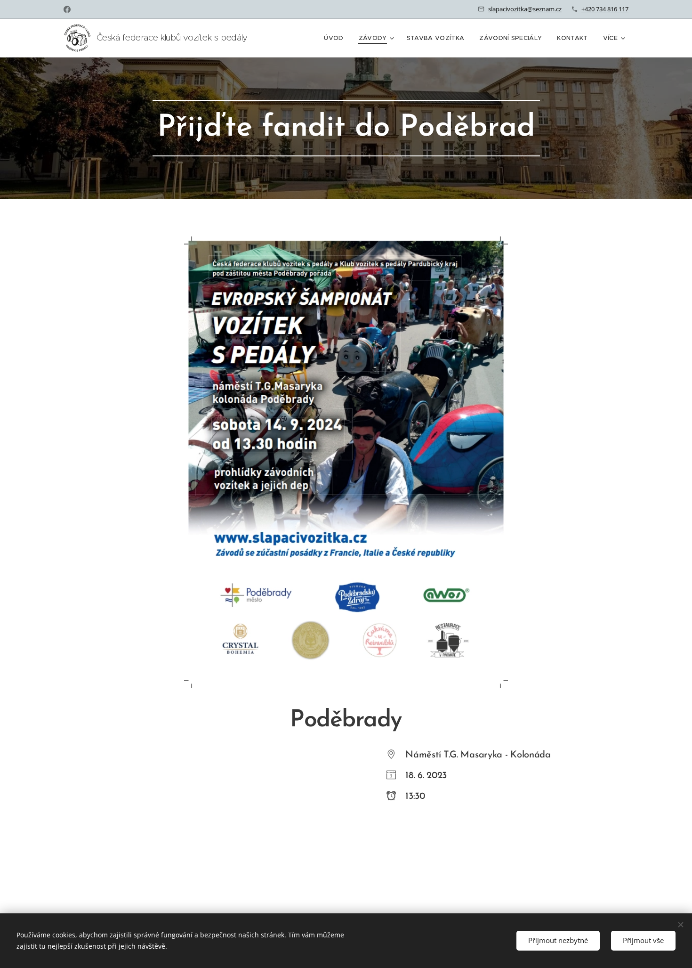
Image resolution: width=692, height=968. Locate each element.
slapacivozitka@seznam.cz (525, 9)
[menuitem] (336, 38)
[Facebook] (67, 9)
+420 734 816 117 (604, 9)
